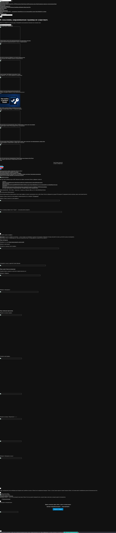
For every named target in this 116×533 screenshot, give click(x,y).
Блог (1, 12)
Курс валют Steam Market (36, 11)
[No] (78, 532)
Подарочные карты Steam (33, 3)
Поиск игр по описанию (25, 11)
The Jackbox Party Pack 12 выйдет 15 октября (9, 172)
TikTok (1, 165)
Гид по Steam (43, 11)
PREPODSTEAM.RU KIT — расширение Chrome (10, 11)
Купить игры (2, 5)
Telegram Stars (13, 7)
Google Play (28, 7)
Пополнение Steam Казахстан (22, 3)
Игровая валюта (3, 8)
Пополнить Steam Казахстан (15, 182)
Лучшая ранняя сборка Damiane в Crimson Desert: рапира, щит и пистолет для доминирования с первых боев (22, 141)
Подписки (2, 9)
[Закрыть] (0, 233)
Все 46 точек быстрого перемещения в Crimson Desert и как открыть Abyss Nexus (17, 158)
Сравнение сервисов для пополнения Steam (47, 3)
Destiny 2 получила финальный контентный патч (10, 91)
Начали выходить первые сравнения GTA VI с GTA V (11, 170)
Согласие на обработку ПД (33, 186)
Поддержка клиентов (6, 184)
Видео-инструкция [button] (6, 499)
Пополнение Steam (4, 2)
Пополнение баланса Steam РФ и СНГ (8, 3)
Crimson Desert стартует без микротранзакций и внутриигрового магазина (15, 40)
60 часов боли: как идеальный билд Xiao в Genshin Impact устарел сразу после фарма (17, 124)
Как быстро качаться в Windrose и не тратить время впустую (12, 57)
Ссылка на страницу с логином (6, 496)
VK (0, 168)
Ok (64, 532)
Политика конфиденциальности (9, 186)
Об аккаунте (35, 196)
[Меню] (1, 16)
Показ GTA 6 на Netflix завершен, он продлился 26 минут (12, 175)
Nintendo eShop (23, 7)
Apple (1, 7)
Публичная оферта (43, 186)
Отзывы (12, 184)
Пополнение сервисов (5, 6)
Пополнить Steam (6, 182)
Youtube (1, 167)
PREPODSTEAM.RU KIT (19, 184)
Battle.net (18, 7)
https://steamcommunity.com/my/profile (16, 242)
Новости (2, 13)
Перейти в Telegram (58, 509)
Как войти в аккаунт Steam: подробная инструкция (10, 107)
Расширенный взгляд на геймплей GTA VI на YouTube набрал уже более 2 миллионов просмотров (20, 174)
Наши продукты (4, 10)
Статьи (5, 13)
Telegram (2, 166)
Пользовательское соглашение (22, 186)
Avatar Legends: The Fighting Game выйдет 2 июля (10, 74)
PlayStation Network (6, 7)
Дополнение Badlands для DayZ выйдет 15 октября (10, 173)
